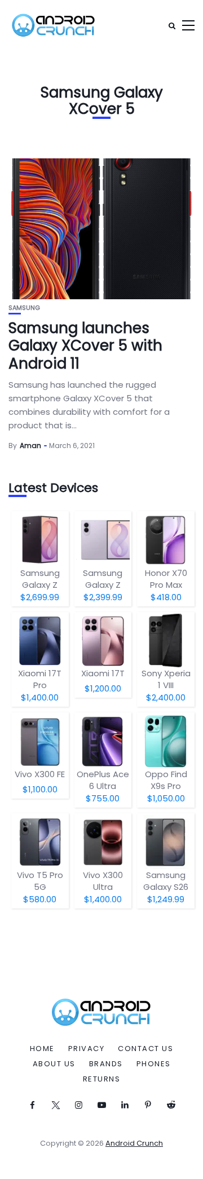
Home (42, 1049)
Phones (153, 1064)
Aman (30, 445)
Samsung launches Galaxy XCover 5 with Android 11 (85, 345)
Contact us (145, 1049)
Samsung (24, 308)
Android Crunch (134, 1143)
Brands (106, 1064)
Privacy (86, 1049)
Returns (102, 1079)
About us (54, 1064)
